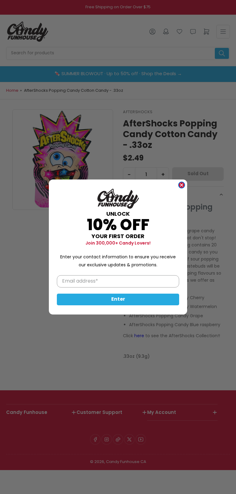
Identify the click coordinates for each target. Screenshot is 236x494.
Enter (118, 299)
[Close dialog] (182, 185)
